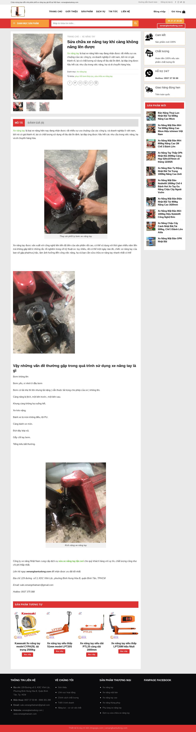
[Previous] (18, 66)
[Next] (57, 66)
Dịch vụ (100, 11)
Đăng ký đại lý (167, 2)
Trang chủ (55, 11)
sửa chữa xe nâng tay (103, 76)
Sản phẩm (87, 11)
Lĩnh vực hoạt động (66, 692)
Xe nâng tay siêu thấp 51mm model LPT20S (59, 645)
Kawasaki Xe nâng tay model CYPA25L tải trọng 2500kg (27, 646)
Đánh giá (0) (36, 122)
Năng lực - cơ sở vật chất (69, 708)
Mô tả (19, 122)
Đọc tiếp (27, 654)
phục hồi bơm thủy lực (84, 76)
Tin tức (113, 11)
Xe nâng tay (88, 36)
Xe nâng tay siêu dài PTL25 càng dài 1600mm (92, 646)
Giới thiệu (72, 11)
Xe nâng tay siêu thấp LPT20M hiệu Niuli (123, 645)
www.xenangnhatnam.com (25, 714)
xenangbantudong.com (32, 710)
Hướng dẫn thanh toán (147, 2)
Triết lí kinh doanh (66, 703)
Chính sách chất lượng (68, 698)
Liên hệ (125, 11)
